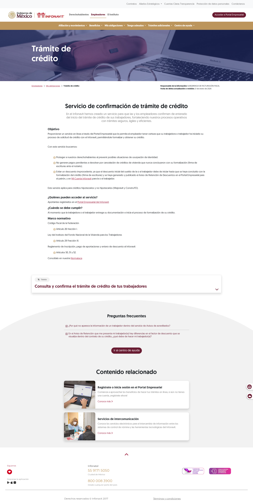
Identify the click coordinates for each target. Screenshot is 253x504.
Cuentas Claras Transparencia (179, 4)
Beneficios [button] (95, 26)
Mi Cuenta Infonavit (81, 179)
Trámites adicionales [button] (159, 26)
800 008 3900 (100, 481)
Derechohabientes (79, 15)
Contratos (131, 4)
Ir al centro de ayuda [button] (127, 350)
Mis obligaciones (53, 86)
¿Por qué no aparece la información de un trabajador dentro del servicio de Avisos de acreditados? (119, 326)
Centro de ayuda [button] (184, 26)
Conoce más (104, 402)
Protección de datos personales (213, 4)
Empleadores (98, 15)
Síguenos (11, 466)
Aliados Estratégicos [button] (149, 4)
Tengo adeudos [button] (135, 26)
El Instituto (113, 15)
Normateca (76, 258)
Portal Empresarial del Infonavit (93, 202)
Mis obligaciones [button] (114, 26)
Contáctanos (238, 4)
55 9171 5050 (98, 470)
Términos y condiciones (167, 498)
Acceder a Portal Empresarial (229, 15)
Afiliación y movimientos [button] (72, 26)
